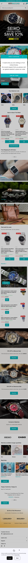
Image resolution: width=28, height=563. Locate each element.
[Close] (22, 550)
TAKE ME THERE (14, 75)
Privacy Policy (17, 554)
